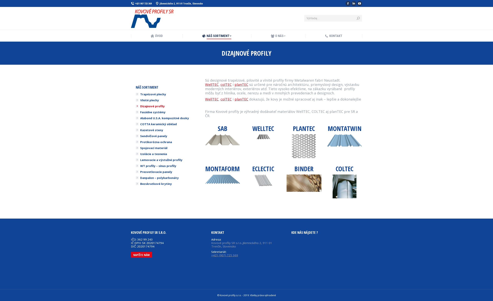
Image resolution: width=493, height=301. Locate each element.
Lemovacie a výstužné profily (161, 160)
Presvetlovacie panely (156, 172)
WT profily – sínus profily (158, 166)
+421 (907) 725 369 (224, 255)
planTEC (241, 84)
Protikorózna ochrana (156, 142)
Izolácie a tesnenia (153, 154)
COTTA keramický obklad (158, 124)
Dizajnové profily (152, 106)
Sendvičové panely (153, 136)
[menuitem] (157, 36)
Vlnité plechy (149, 100)
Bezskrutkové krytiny (156, 183)
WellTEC (212, 84)
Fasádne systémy (152, 112)
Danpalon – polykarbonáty (159, 177)
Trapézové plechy (153, 94)
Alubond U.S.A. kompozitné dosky (164, 118)
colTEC (226, 84)
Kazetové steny (151, 130)
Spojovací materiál (153, 148)
